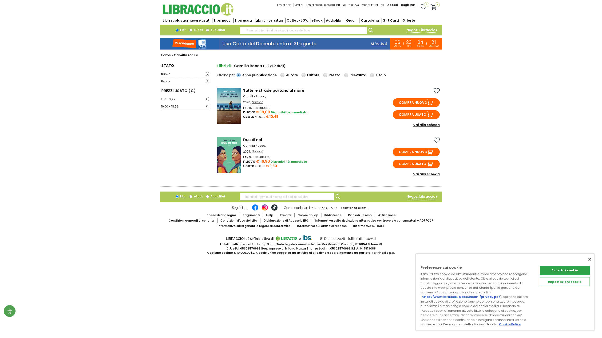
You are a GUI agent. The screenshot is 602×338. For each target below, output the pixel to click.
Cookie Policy (510, 324)
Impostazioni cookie (565, 282)
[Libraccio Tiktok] (274, 209)
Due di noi (252, 139)
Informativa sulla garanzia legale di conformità (254, 226)
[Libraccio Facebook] (255, 209)
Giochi (351, 20)
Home (166, 55)
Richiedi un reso (360, 215)
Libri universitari (269, 20)
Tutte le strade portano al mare (273, 90)
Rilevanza (358, 75)
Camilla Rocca (254, 96)
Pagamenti (251, 215)
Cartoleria (370, 20)
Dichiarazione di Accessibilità (286, 221)
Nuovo (185, 74)
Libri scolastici (186, 20)
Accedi (392, 5)
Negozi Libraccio (421, 30)
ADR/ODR (374, 221)
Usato (185, 81)
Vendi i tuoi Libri (373, 5)
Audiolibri (334, 20)
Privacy (285, 215)
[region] (505, 292)
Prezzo (335, 75)
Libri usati (243, 20)
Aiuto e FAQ (351, 5)
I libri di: (224, 66)
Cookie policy (307, 215)
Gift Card (391, 20)
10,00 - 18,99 (185, 106)
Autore (292, 75)
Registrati (408, 5)
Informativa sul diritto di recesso (322, 226)
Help (269, 215)
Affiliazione (387, 215)
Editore (313, 75)
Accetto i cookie (564, 270)
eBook (317, 20)
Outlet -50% (297, 20)
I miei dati (284, 5)
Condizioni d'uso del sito (238, 221)
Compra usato (412, 114)
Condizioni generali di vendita (191, 221)
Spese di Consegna (221, 215)
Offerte (408, 20)
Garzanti (257, 102)
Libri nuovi (222, 20)
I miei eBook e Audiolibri (323, 5)
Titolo (381, 75)
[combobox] (303, 30)
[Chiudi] (589, 259)
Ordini (299, 5)
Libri (182, 30)
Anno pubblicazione (259, 75)
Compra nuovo (413, 102)
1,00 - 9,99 (185, 99)
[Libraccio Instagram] (264, 209)
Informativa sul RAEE (368, 226)
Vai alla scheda (426, 125)
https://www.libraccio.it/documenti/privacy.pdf (461, 297)
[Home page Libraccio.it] (198, 15)
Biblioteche (332, 215)
